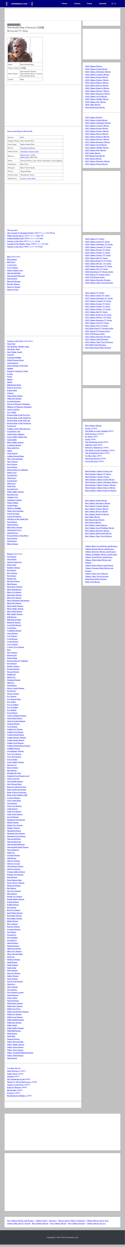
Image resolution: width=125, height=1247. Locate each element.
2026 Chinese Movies (93, 66)
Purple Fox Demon (14, 897)
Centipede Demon (14, 445)
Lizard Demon (13, 817)
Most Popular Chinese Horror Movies (100, 488)
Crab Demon (12, 639)
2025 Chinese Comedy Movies (97, 126)
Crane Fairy (12, 265)
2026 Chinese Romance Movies (97, 94)
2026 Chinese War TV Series (96, 269)
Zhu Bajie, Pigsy (13, 349)
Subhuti (10, 368)
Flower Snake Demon (15, 688)
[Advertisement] (62, 14)
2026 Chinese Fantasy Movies (97, 80)
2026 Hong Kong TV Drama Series (99, 272)
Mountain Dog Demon (16, 833)
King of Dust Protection (16, 790)
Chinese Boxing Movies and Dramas (99, 549)
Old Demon (11, 858)
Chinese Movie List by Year (98, 1221)
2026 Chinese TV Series (94, 239)
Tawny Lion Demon (15, 981)
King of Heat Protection (16, 792)
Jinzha (9, 382)
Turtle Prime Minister (16, 434)
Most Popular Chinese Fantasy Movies (100, 485)
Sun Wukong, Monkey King (18, 347)
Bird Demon (12, 259)
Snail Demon (12, 962)
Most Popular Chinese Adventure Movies (101, 482)
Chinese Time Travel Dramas (97, 576)
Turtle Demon (12, 995)
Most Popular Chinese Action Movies (100, 480)
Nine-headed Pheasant (16, 276)
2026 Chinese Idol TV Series (96, 258)
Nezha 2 (88, 428)
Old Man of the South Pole (17, 519)
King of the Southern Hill (17, 795)
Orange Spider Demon (16, 872)
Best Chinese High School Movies (98, 533)
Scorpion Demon (13, 401)
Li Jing (10, 374)
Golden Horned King (15, 456)
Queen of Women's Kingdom (18, 404)
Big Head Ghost (13, 581)
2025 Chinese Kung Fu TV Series (98, 315)
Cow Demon (12, 636)
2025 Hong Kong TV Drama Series (99, 328)
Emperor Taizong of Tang (17, 371)
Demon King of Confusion (17, 470)
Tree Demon (12, 990)
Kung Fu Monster (14, 1087)
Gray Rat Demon (14, 757)
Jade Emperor (13, 363)
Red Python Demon (15, 913)
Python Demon (13, 902)
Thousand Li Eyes (14, 530)
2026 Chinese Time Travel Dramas (99, 283)
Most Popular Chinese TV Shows (98, 474)
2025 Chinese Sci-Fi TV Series (97, 323)
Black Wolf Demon (14, 611)
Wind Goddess (13, 503)
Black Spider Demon (15, 442)
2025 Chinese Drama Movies (96, 128)
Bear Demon (12, 573)
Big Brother (12, 1090)
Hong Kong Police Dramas (96, 579)
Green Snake (12, 759)
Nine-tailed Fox (13, 448)
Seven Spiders (12, 938)
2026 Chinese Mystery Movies (97, 91)
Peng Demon (12, 279)
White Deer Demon (14, 1006)
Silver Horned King (15, 459)
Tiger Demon (12, 462)
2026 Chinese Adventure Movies (98, 72)
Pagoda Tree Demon (15, 875)
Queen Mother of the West (17, 366)
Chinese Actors (41, 1221)
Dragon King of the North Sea (19, 423)
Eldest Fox (11, 677)
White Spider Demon (15, 492)
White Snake (12, 1025)
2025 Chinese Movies (93, 117)
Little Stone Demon (14, 814)
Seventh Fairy (12, 489)
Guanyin (10, 355)
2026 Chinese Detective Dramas (98, 280)
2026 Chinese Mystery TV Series (98, 264)
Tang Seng (11, 344)
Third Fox (11, 984)
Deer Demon (12, 464)
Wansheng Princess (27, 148)
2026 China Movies (92, 105)
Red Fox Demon (13, 910)
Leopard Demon (13, 798)
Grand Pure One (13, 431)
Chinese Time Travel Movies (96, 574)
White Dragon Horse (15, 236)
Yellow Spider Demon (15, 1045)
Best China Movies (92, 517)
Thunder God (12, 497)
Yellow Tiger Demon (15, 1050)
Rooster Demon (13, 284)
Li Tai (37, 241)
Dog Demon (12, 663)
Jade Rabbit (12, 440)
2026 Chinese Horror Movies (96, 85)
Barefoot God (12, 495)
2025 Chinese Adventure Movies (98, 123)
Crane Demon (12, 642)
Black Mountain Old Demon (18, 601)
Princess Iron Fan (14, 388)
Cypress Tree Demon (15, 647)
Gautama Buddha (14, 357)
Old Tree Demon (13, 869)
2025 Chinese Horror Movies (96, 134)
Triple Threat (12, 1074)
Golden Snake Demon (15, 740)
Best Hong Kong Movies (95, 520)
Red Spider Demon (14, 918)
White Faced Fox (14, 1009)
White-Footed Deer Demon (18, 1012)
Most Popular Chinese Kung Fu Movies (100, 491)
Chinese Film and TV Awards (18, 1223)
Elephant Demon (13, 680)
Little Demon (12, 809)
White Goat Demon (15, 1017)
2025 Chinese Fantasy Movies (97, 131)
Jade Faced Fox (13, 410)
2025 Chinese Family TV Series (97, 306)
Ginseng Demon (13, 724)
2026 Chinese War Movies (95, 102)
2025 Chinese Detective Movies (97, 161)
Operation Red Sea (92, 458)
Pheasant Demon (13, 281)
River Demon (12, 924)
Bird (9, 257)
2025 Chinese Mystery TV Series (98, 317)
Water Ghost (12, 998)
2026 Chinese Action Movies (96, 69)
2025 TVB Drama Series (95, 334)
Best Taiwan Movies (93, 522)
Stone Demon (12, 979)
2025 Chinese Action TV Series (97, 295)
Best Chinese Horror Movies (96, 511)
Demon (10, 554)
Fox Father (11, 702)
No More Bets (90, 456)
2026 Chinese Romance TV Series (98, 266)
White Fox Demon (14, 1014)
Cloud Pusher (12, 505)
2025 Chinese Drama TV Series (97, 304)
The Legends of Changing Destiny (20, 233)
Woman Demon (13, 1039)
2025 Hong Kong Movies (95, 156)
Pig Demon (11, 888)
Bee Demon (11, 576)
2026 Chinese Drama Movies (96, 77)
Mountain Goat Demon (16, 836)
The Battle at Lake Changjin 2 (97, 450)
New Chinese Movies (58, 1223)
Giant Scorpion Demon (16, 721)
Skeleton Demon (13, 959)
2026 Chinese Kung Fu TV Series (98, 261)
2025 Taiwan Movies (93, 159)
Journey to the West (27, 178)
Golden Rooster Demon (16, 738)
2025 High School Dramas (95, 345)
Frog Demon (12, 713)
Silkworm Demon (14, 949)
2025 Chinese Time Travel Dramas (99, 342)
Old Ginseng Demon (15, 866)
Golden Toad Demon (15, 743)
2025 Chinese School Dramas (96, 339)
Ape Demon (11, 559)
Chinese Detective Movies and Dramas (100, 552)
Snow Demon (12, 970)
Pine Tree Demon (14, 891)
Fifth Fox (10, 683)
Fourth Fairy (12, 481)
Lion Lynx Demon (14, 806)
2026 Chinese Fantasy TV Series (98, 255)
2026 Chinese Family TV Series (97, 253)
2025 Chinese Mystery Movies (97, 139)
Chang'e (10, 393)
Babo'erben (24, 157)
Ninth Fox (11, 853)
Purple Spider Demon (15, 899)
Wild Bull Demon (14, 1031)
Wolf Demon (12, 1034)
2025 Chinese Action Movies (96, 120)
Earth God (11, 426)
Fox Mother (12, 710)
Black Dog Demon (14, 595)
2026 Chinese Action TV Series (97, 242)
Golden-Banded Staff (15, 238)
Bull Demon (11, 617)
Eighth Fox (11, 674)
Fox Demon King (14, 699)
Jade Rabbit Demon (15, 781)
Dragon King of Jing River (18, 536)
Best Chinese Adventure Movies (97, 503)
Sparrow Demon (13, 287)
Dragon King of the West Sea (18, 420)
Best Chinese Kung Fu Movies (97, 514)
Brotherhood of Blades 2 (17, 1096)
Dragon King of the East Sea (18, 415)
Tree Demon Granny (15, 992)
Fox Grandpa (12, 707)
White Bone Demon (15, 396)
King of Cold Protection (16, 787)
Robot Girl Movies (92, 582)
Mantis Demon (13, 822)
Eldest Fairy (12, 473)
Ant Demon (11, 557)
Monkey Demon (13, 828)
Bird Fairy (11, 262)
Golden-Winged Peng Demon (18, 746)
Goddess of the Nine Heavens (18, 429)
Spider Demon (12, 976)
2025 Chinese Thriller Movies (97, 148)
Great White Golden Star (17, 437)
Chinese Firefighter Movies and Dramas (101, 554)
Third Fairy (11, 478)
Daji (8, 650)
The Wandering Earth (16, 1079)
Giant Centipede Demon (16, 716)
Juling (9, 451)
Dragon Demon (13, 669)
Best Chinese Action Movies (96, 501)
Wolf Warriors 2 (13, 1071)
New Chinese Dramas (76, 1223)
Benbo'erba (24, 155)
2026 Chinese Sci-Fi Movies (96, 96)
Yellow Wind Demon (15, 1055)
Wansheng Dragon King (29, 151)
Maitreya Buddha (14, 508)
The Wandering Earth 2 (94, 453)
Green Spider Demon (15, 762)
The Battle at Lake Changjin (96, 431)
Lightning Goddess (14, 500)
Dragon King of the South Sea (19, 418)
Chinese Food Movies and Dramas (98, 557)
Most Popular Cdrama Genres (97, 477)
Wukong (10, 1076)
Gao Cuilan (11, 412)
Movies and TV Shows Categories (71, 1221)
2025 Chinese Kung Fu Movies (97, 137)
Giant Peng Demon (14, 718)
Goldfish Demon (13, 749)
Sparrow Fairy (13, 290)
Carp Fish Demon (14, 625)
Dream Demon (13, 672)
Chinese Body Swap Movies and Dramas (101, 546)
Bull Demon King (14, 385)
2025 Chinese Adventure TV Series (99, 298)
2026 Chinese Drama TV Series (97, 250)
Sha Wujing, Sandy (14, 352)
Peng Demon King (14, 880)
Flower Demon (13, 694)
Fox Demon (11, 696)
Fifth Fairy (11, 484)
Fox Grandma (12, 705)
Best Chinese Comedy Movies (97, 506)
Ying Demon (12, 1058)
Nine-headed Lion (14, 842)
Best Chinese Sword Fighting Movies (99, 528)
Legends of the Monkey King (18, 244)
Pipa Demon (12, 894)
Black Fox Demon (14, 598)
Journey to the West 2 (16, 1085)
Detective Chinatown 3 (94, 448)
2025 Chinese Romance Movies (97, 142)
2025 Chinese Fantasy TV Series (98, 309)
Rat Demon (11, 907)
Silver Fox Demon (14, 951)
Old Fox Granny (13, 864)
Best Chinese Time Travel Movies (98, 536)
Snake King (11, 968)
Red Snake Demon (14, 916)
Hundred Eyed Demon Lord (18, 776)
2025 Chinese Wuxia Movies (96, 164)
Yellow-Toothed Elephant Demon (20, 1053)
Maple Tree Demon (14, 825)
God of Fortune (13, 514)
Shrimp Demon (13, 946)
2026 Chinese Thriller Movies (97, 99)
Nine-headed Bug (14, 273)
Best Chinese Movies (93, 426)
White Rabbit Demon (15, 1020)
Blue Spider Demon (14, 614)
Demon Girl (12, 655)
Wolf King (11, 1036)
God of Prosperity (14, 516)
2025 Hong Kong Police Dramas (98, 348)
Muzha (10, 379)
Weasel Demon (13, 1001)
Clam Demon (12, 453)
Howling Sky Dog (14, 773)
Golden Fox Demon (15, 729)
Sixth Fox (11, 957)
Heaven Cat (12, 765)
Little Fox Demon (14, 811)
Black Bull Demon (14, 590)
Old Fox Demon (13, 861)
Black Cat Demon (14, 592)
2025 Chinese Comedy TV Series (98, 301)
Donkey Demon (13, 666)
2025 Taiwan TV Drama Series (97, 331)
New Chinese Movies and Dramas (20, 1221)
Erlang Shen (12, 390)
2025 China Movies (92, 153)
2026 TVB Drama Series (95, 277)
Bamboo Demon (13, 568)
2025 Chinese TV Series (94, 293)
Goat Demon (12, 467)
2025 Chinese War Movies (95, 150)
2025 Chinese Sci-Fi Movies (96, 145)
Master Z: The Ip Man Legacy (19, 1082)
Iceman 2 (11, 1093)
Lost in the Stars (91, 461)
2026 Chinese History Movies (97, 83)
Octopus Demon (13, 855)
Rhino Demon (12, 544)
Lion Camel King (14, 801)
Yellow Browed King (15, 511)
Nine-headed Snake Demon (17, 847)
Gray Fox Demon (14, 754)
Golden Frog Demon (15, 732)
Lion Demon (12, 522)
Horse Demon (12, 768)
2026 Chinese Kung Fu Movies (97, 88)
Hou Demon (12, 770)
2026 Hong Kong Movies (95, 107)
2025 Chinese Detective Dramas (98, 337)
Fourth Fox (11, 691)
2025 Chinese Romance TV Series (98, 320)
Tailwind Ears (12, 533)
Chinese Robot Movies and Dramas (99, 565)
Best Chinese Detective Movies (97, 531)
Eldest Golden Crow (15, 270)
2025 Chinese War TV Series (96, 326)
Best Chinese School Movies (96, 525)
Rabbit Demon (13, 905)
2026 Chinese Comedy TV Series (98, 247)
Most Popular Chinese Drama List (98, 471)
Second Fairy (12, 475)
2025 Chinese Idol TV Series (96, 312)
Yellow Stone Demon (15, 1047)
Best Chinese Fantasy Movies (96, 509)
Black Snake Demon (15, 606)
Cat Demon (11, 628)
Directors (53, 1221)
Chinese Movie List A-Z (96, 1223)
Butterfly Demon (13, 622)
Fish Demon (12, 541)
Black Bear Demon (14, 527)
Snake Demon (12, 525)
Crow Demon (12, 268)
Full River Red (91, 445)
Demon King (12, 658)
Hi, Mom (88, 437)
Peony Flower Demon (15, 883)
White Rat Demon (14, 399)
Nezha (9, 377)
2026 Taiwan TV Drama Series (97, 275)
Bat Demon (11, 570)
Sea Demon (11, 932)
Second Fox (11, 935)
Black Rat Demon (14, 603)
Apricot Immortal (14, 562)
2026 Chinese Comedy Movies (97, 75)
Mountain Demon (14, 831)
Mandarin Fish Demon (16, 820)
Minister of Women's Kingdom (19, 407)
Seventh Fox (12, 940)
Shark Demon (12, 943)
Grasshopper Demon (15, 751)
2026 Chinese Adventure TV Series (99, 244)
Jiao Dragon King (14, 784)
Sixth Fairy (11, 486)
